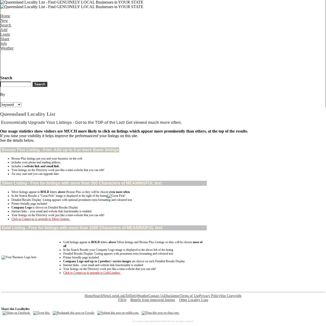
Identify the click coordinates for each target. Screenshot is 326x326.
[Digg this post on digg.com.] (160, 313)
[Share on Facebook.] (16, 313)
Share (4, 39)
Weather (6, 48)
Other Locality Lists (193, 300)
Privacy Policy (209, 296)
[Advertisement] (93, 61)
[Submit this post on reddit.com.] (118, 313)
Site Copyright (230, 296)
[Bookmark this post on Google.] (73, 313)
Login (5, 34)
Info (3, 43)
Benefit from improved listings (152, 300)
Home (5, 16)
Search (5, 25)
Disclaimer (172, 296)
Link (121, 296)
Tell (128, 296)
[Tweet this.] (41, 313)
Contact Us (156, 296)
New (4, 20)
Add (3, 30)
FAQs (122, 300)
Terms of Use (189, 296)
